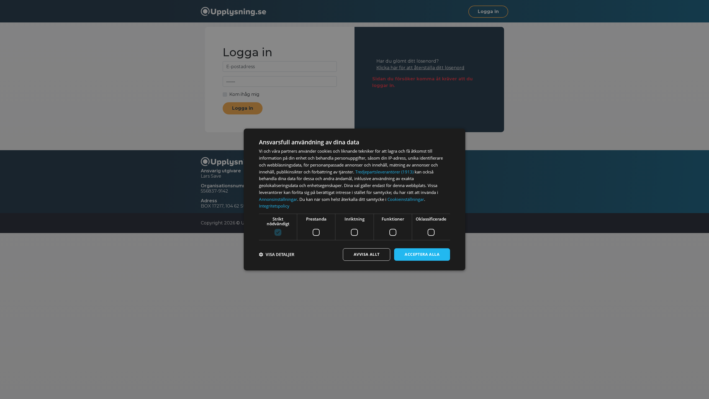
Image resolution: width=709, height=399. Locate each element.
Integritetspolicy (274, 206)
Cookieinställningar (405, 199)
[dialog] (354, 199)
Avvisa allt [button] (366, 254)
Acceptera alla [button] (422, 254)
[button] (276, 255)
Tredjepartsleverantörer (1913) (384, 172)
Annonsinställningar (278, 199)
